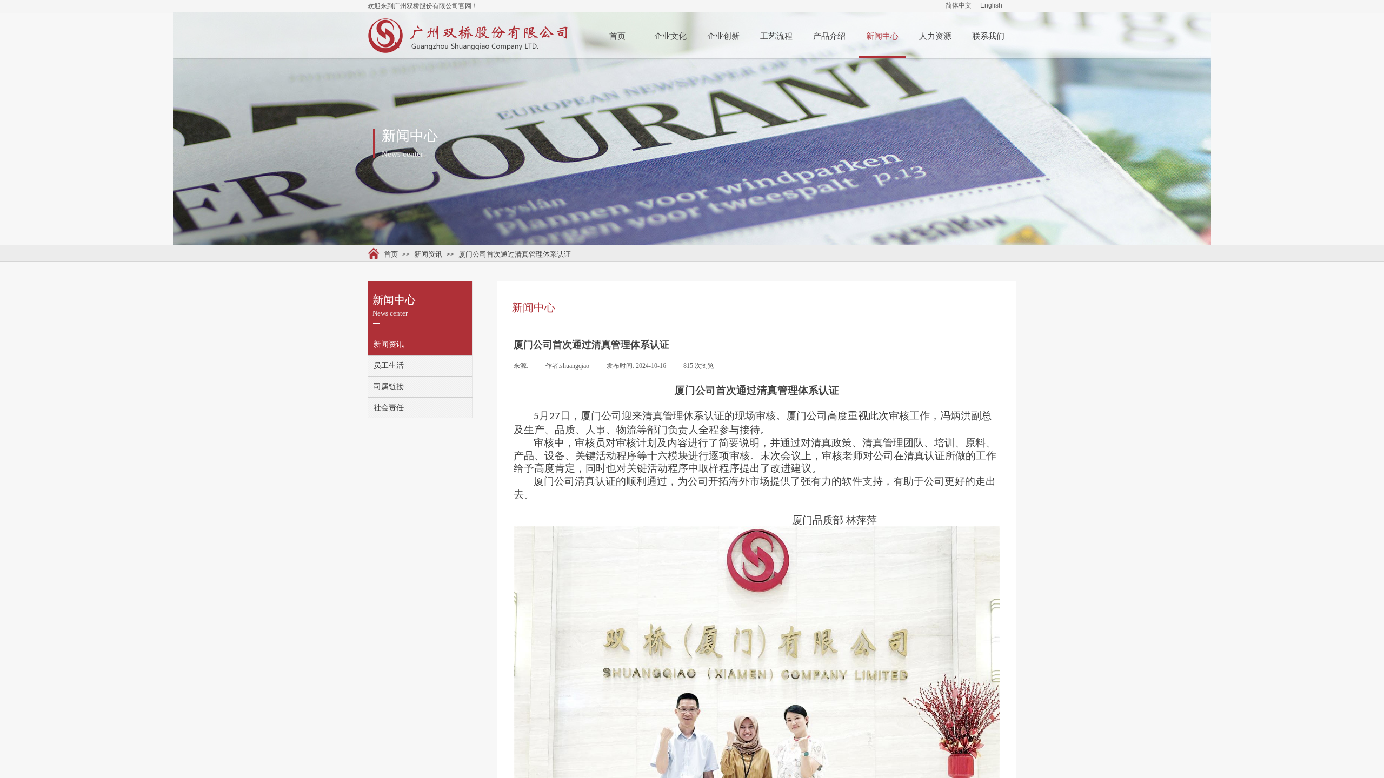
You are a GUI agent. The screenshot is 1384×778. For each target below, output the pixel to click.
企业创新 (723, 36)
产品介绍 (829, 36)
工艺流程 (776, 36)
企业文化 (670, 36)
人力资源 (935, 36)
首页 (617, 36)
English (991, 5)
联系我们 (988, 36)
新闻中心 (882, 36)
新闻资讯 (428, 254)
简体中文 (959, 5)
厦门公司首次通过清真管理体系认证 (514, 254)
